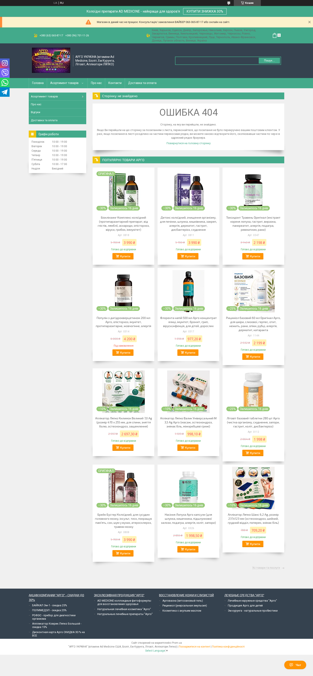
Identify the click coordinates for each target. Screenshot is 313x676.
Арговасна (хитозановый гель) (182, 600)
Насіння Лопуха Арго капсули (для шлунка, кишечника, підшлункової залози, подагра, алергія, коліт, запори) (188, 518)
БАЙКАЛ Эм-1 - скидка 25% (49, 605)
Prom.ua (177, 642)
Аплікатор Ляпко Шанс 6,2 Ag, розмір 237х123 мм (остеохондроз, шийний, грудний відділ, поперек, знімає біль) (253, 518)
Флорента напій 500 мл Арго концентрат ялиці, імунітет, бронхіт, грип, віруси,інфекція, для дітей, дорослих (188, 322)
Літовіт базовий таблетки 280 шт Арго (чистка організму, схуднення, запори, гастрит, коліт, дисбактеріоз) (253, 422)
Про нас (96, 83)
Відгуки (35, 112)
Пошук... (269, 60)
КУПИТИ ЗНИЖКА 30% (205, 11)
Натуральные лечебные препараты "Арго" (125, 614)
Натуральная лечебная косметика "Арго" (124, 609)
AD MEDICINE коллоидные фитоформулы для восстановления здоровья (124, 602)
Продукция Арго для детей (245, 605)
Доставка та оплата (142, 83)
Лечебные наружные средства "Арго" (252, 600)
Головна (38, 83)
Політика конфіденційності (228, 646)
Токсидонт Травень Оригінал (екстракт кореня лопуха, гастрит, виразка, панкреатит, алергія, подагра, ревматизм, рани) (253, 223)
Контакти (115, 83)
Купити (125, 256)
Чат (298, 665)
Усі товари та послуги (266, 567)
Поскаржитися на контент (194, 646)
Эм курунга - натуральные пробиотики (253, 610)
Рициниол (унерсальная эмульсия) (184, 605)
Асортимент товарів (64, 83)
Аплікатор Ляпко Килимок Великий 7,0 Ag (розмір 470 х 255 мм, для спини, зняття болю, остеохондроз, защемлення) (123, 422)
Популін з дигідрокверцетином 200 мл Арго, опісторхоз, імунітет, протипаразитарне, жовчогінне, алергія (123, 322)
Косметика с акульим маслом (181, 610)
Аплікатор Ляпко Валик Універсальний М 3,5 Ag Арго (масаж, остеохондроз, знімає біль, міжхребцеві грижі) (188, 422)
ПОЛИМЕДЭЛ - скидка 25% (49, 610)
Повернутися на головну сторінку (189, 143)
